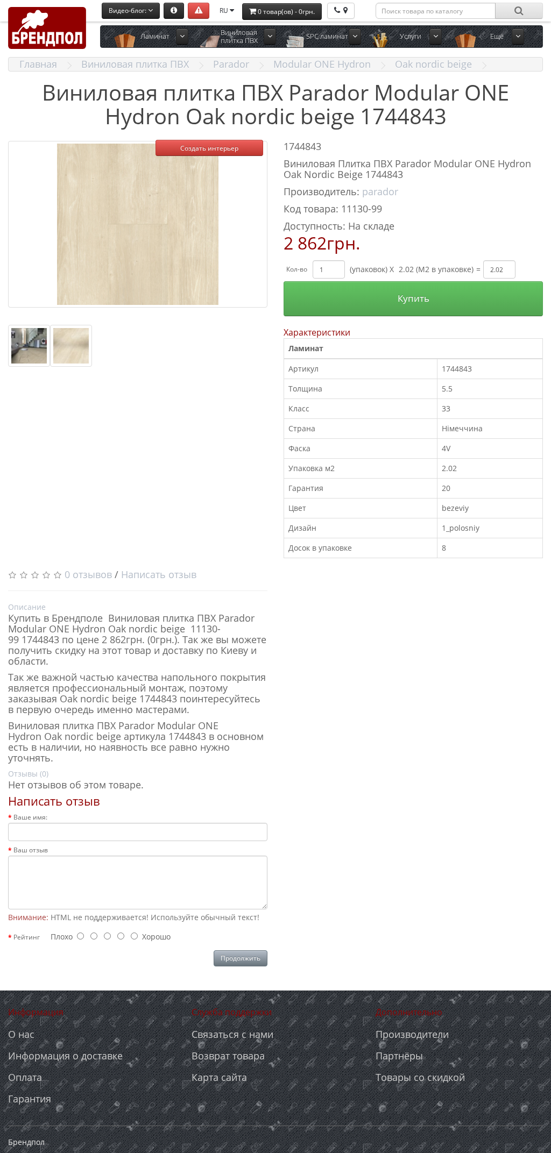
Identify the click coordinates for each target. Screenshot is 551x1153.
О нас (21, 1034)
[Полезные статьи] (174, 11)
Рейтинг (26, 937)
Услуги (410, 36)
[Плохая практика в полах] (198, 11)
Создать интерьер (209, 148)
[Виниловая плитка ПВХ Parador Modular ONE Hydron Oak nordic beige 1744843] (137, 224)
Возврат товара (228, 1055)
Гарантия (29, 1098)
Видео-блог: (128, 10)
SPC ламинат (327, 36)
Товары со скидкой (420, 1077)
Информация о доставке (65, 1055)
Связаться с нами (232, 1034)
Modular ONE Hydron (322, 64)
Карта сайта (219, 1077)
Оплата (25, 1077)
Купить (413, 298)
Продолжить (240, 958)
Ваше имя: (30, 817)
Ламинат (154, 36)
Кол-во (296, 269)
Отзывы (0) (28, 773)
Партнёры (399, 1055)
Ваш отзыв (30, 850)
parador (380, 191)
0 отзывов (88, 574)
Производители (412, 1034)
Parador (231, 64)
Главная (38, 64)
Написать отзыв (158, 574)
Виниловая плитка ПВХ (239, 36)
